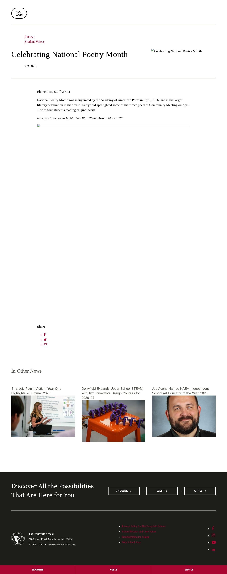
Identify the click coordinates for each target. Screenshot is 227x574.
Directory (86, 74)
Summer (85, 3)
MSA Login (19, 13)
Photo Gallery (91, 85)
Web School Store (144, 85)
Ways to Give (195, 39)
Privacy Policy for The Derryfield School (143, 526)
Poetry (29, 36)
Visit (83, 39)
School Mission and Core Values (139, 531)
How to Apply (89, 46)
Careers (85, 15)
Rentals (85, 9)
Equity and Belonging (144, 33)
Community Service (143, 57)
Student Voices (35, 41)
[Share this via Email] (45, 345)
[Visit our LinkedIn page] (213, 550)
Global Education (141, 51)
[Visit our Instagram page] (213, 536)
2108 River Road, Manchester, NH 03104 (51, 539)
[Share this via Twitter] (45, 340)
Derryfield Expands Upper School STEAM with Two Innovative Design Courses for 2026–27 (112, 393)
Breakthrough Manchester (147, 63)
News (129, 74)
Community (136, 26)
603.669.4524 (36, 544)
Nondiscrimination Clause (135, 536)
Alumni (191, 45)
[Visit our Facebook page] (213, 529)
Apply (198, 490)
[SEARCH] (44, 28)
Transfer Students (92, 63)
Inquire (85, 33)
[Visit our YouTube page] (214, 543)
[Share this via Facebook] (45, 335)
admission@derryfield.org (61, 544)
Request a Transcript (200, 63)
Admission (85, 26)
